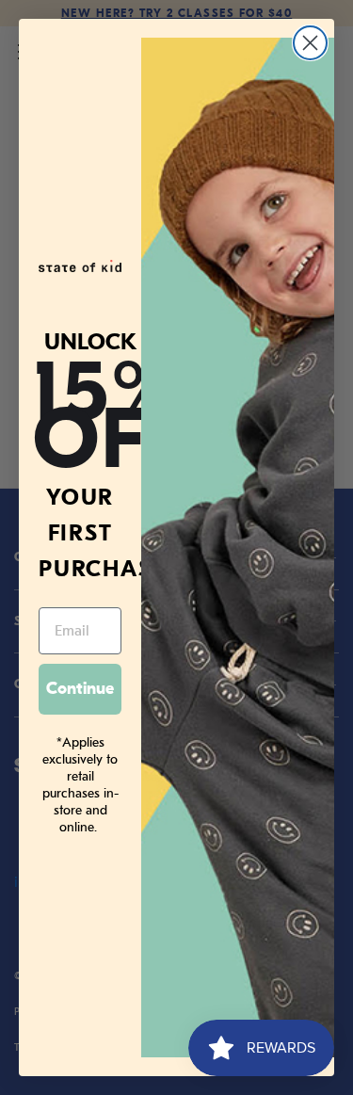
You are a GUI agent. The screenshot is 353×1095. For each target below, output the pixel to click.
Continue (80, 689)
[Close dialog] (310, 42)
